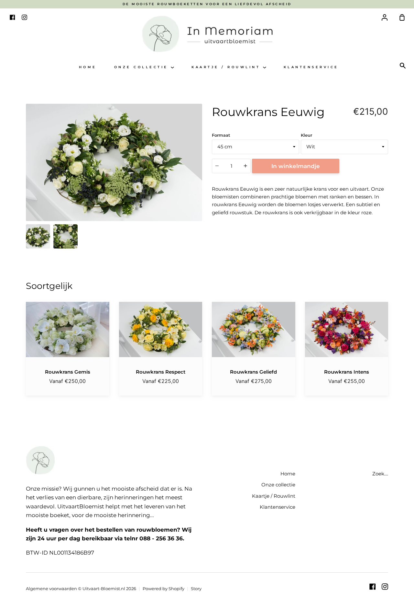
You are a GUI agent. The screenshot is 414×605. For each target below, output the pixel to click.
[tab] (38, 236)
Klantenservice (311, 67)
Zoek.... (380, 474)
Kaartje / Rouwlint (227, 67)
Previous (28, 180)
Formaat (221, 135)
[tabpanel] (114, 162)
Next (200, 180)
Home (88, 67)
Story (196, 588)
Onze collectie (142, 67)
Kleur (306, 135)
